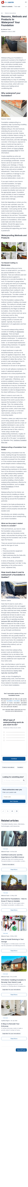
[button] (26, 2)
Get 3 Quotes (14, 801)
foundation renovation (13, 701)
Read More (14, 869)
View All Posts (21, 1050)
